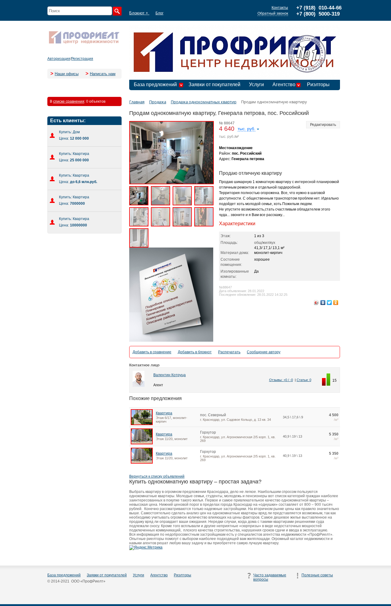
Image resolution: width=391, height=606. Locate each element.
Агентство (283, 84)
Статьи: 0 (304, 380)
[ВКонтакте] (323, 303)
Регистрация (82, 59)
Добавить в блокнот (195, 352)
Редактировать (323, 125)
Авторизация (58, 59)
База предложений (155, 84)
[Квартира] (142, 424)
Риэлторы (318, 84)
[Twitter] (329, 303)
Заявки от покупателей (214, 84)
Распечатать (229, 352)
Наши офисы (67, 74)
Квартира (164, 413)
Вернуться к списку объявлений (157, 476)
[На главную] (84, 43)
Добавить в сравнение (152, 352)
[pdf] (171, 340)
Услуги (256, 84)
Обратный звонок (273, 13)
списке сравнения (68, 101)
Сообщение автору (263, 352)
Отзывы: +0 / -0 (281, 380)
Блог (159, 13)
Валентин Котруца (169, 375)
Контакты (280, 8)
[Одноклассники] (336, 303)
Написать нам (102, 74)
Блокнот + (139, 13)
